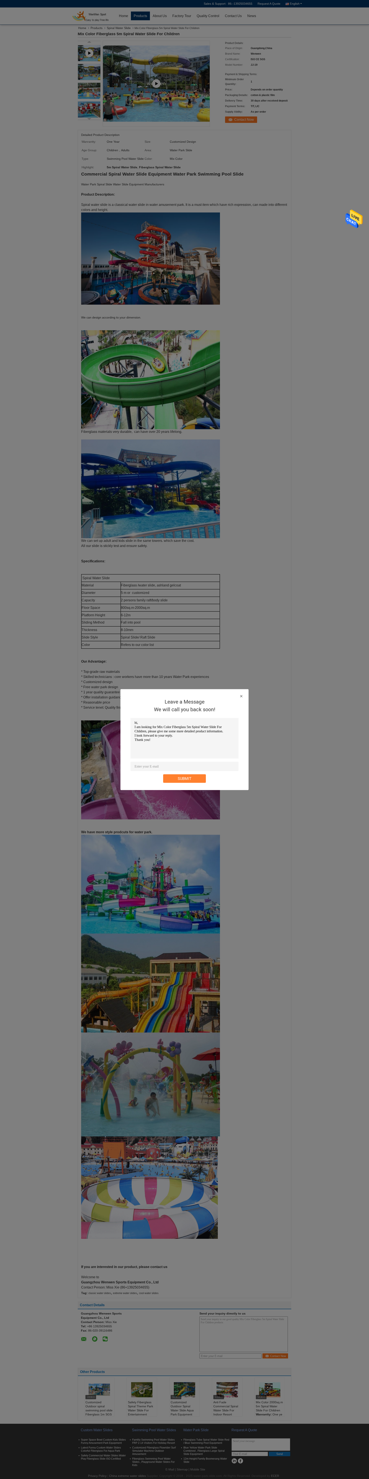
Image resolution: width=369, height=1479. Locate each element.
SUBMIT (185, 778)
